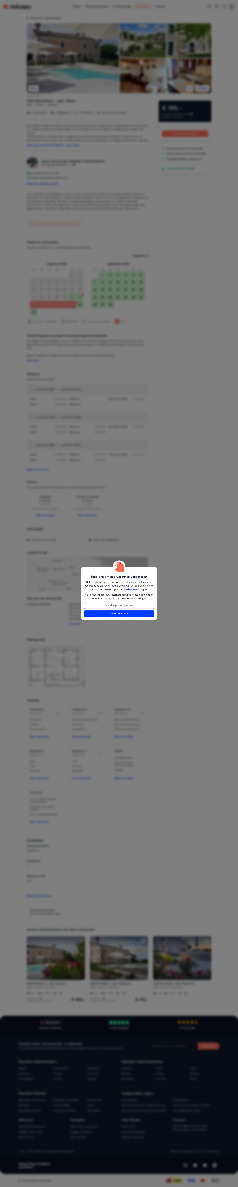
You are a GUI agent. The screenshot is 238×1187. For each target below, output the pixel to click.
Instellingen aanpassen (119, 605)
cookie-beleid (131, 589)
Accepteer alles (119, 613)
